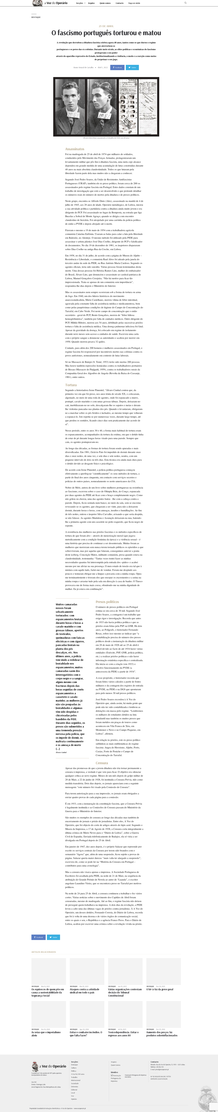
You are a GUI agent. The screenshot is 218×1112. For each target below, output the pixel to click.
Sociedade (74, 1083)
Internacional (75, 1080)
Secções (79, 3)
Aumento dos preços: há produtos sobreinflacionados (161, 1034)
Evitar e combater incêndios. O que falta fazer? (86, 1034)
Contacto (120, 3)
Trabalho (74, 1077)
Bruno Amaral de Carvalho (83, 67)
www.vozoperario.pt (80, 1108)
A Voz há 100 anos (77, 1074)
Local (73, 1093)
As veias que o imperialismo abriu (46, 1034)
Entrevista (74, 1086)
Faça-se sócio (134, 3)
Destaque (35, 17)
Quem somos (105, 3)
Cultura (73, 1068)
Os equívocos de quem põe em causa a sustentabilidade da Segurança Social (47, 992)
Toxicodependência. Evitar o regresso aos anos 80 (123, 1034)
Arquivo (91, 3)
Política (73, 1071)
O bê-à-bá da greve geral (159, 989)
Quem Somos (115, 1065)
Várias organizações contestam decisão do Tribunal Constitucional (125, 992)
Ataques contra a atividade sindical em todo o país (84, 991)
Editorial (74, 1090)
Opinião (74, 1099)
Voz (72, 1096)
